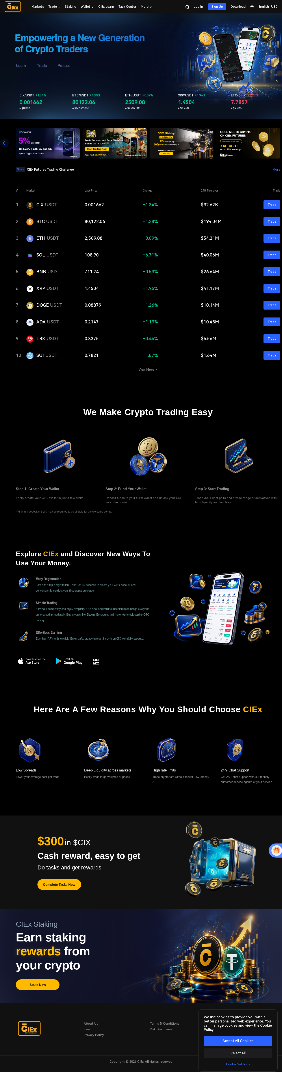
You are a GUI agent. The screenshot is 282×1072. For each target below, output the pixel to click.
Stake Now (38, 985)
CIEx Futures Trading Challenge (50, 169)
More (276, 169)
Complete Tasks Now (59, 884)
